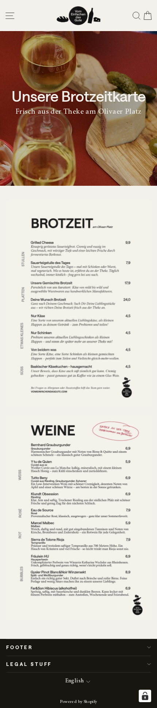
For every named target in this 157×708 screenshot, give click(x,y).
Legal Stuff (29, 664)
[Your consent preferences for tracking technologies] (145, 696)
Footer (19, 647)
